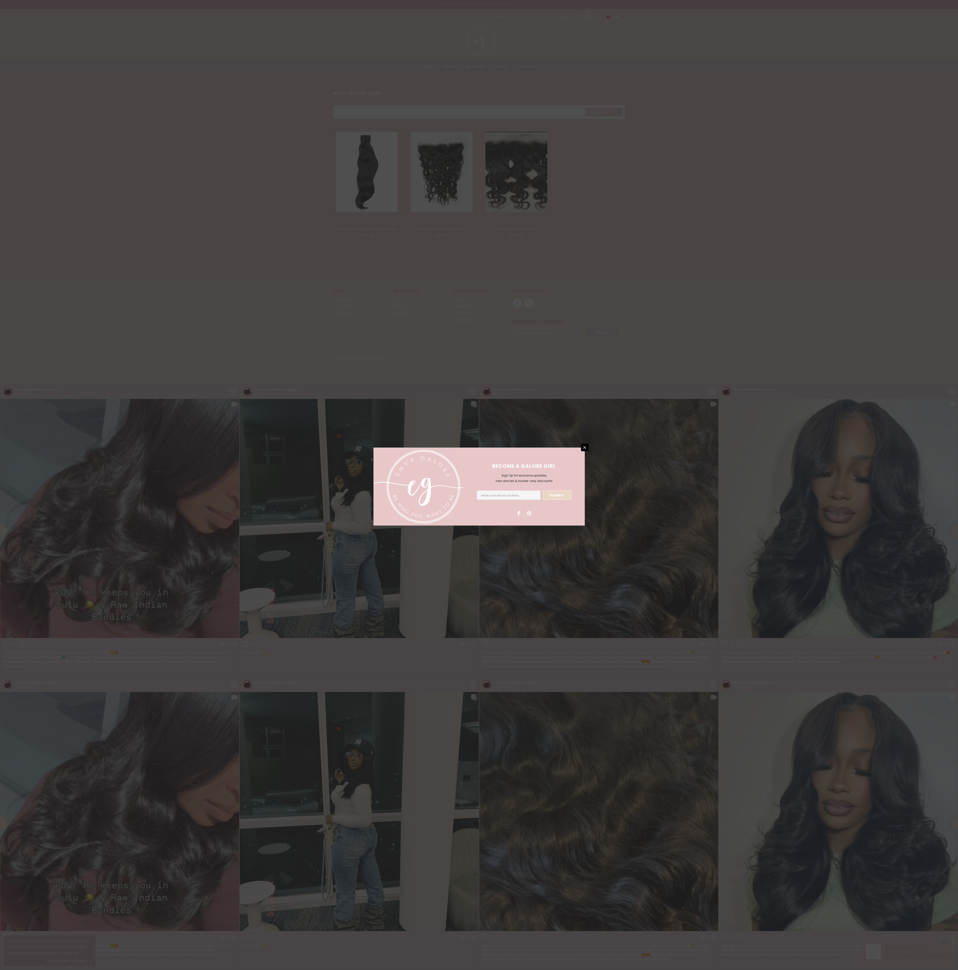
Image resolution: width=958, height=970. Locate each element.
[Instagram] (529, 513)
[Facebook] (519, 513)
